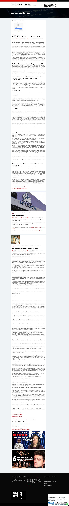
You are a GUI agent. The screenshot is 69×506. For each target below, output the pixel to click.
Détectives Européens (15, 425)
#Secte (27, 251)
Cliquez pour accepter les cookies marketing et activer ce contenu (28, 440)
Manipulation (39, 245)
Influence (35, 245)
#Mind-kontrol (24, 251)
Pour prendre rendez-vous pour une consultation (19, 188)
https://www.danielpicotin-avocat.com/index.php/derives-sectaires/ (25, 419)
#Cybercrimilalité (34, 217)
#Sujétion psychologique (31, 251)
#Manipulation (14, 251)
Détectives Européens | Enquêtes (21, 4)
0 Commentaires (25, 217)
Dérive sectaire (21, 245)
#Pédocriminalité (41, 217)
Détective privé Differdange (48, 3)
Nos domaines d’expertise (48, 6)
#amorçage (29, 38)
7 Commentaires (24, 38)
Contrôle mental (16, 245)
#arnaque (36, 38)
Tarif (55, 6)
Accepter (51, 502)
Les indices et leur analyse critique (17, 414)
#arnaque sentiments (40, 38)
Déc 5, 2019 (14, 217)
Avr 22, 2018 (14, 250)
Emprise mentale (26, 245)
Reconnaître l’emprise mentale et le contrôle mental (25, 248)
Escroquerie (31, 245)
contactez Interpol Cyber (38, 230)
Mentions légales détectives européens (50, 481)
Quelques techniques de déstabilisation (18, 412)
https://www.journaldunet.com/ (20, 186)
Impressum (64, 504)
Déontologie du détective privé (48, 479)
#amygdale (33, 38)
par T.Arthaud (19, 38)
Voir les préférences (64, 502)
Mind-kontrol (23, 35)
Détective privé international (49, 5)
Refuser (57, 502)
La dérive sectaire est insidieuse (17, 416)
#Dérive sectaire (35, 250)
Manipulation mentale (17, 35)
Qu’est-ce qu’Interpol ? (18, 215)
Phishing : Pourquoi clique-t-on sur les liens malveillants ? (26, 36)
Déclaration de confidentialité (59, 504)
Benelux (13, 476)
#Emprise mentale (40, 250)
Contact (45, 7)
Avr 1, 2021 (14, 38)
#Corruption (30, 217)
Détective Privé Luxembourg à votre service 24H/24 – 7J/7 (21, 429)
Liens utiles (45, 483)
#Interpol (38, 217)
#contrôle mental (31, 250)
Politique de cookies (53, 504)
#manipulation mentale (19, 251)
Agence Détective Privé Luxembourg (50, 4)
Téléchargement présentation (48, 485)
